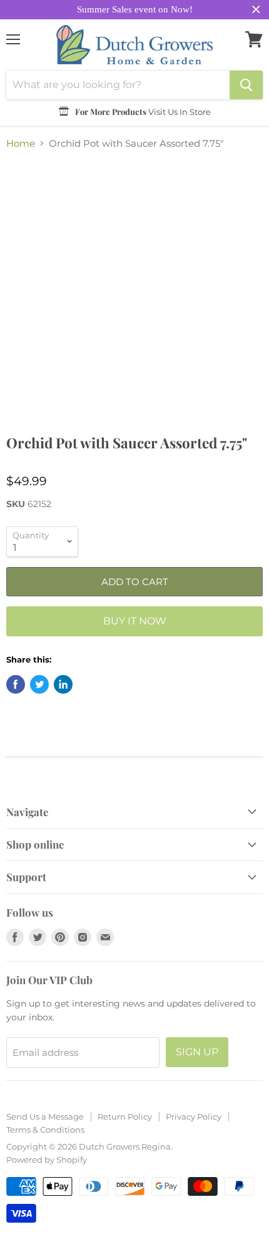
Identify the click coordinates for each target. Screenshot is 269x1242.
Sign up (197, 1052)
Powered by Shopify (46, 1160)
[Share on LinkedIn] (63, 684)
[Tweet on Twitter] (39, 684)
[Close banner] (256, 9)
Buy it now (134, 621)
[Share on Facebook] (15, 684)
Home (20, 143)
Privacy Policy (193, 1116)
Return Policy (125, 1116)
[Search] (246, 85)
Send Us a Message (45, 1116)
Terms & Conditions (45, 1130)
